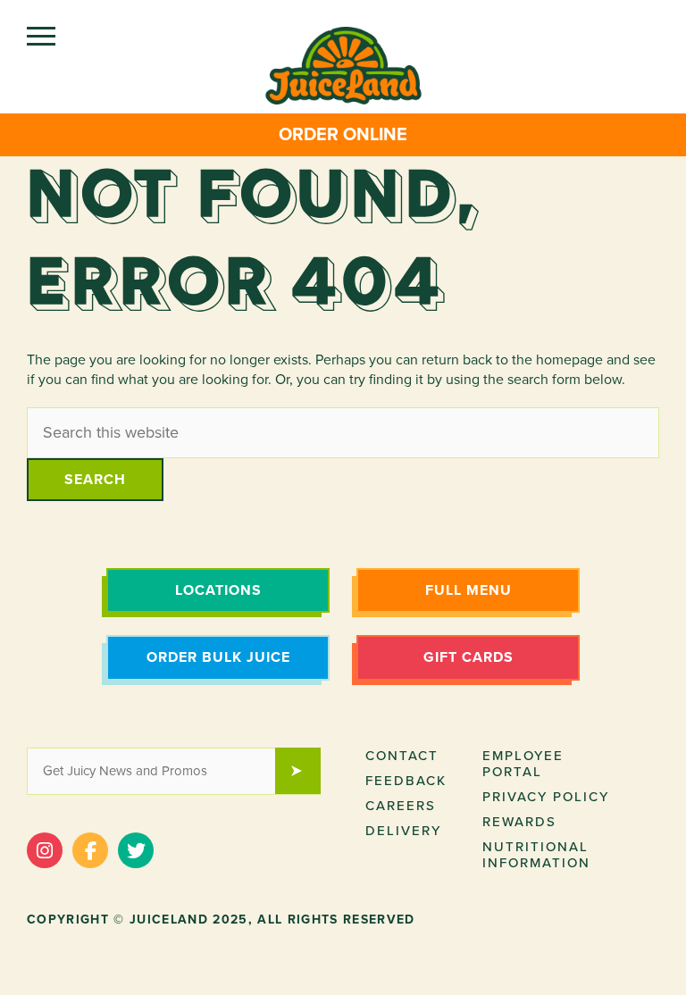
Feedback (406, 781)
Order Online (343, 135)
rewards (519, 822)
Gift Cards (468, 657)
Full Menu (468, 590)
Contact (402, 756)
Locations (218, 590)
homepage (569, 360)
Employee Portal (523, 764)
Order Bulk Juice (218, 657)
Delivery (403, 831)
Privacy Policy (545, 797)
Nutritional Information (536, 855)
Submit (306, 773)
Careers (400, 806)
